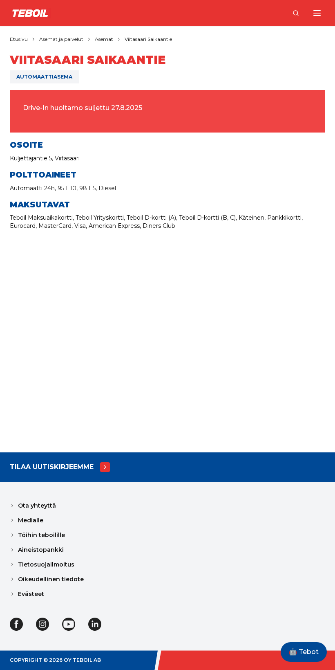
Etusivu (19, 39)
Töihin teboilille (41, 535)
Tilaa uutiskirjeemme (52, 467)
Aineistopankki (41, 549)
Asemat (104, 39)
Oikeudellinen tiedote (51, 579)
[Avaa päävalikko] (317, 13)
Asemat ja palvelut (61, 39)
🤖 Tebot (304, 652)
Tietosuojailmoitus (46, 564)
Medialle (30, 520)
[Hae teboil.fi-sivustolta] (296, 13)
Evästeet (31, 594)
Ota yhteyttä (37, 505)
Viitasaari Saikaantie (148, 39)
